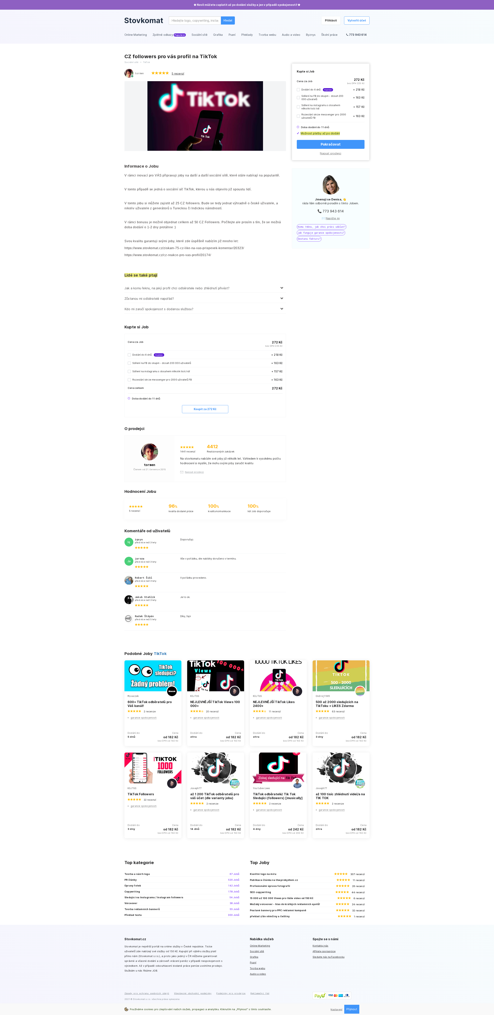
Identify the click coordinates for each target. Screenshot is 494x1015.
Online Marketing (260, 945)
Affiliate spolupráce (324, 951)
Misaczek (133, 695)
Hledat (227, 20)
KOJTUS (194, 695)
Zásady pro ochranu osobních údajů (146, 993)
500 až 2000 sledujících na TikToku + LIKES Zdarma (337, 704)
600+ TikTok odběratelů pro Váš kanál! (150, 704)
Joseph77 (196, 788)
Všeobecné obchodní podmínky (192, 993)
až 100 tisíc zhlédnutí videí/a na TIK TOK (340, 796)
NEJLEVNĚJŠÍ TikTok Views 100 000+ (215, 704)
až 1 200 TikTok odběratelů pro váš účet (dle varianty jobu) (214, 796)
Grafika (254, 956)
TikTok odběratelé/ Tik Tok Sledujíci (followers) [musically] (278, 796)
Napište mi (333, 218)
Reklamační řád (259, 993)
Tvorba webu (257, 968)
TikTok (160, 653)
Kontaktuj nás (320, 945)
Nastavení (336, 1009)
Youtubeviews (261, 788)
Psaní (253, 962)
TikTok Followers (141, 794)
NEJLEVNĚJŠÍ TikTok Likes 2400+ (274, 704)
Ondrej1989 (323, 695)
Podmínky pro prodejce (230, 993)
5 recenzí (178, 73)
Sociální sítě (257, 951)
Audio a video (258, 973)
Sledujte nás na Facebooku (328, 956)
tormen (139, 73)
